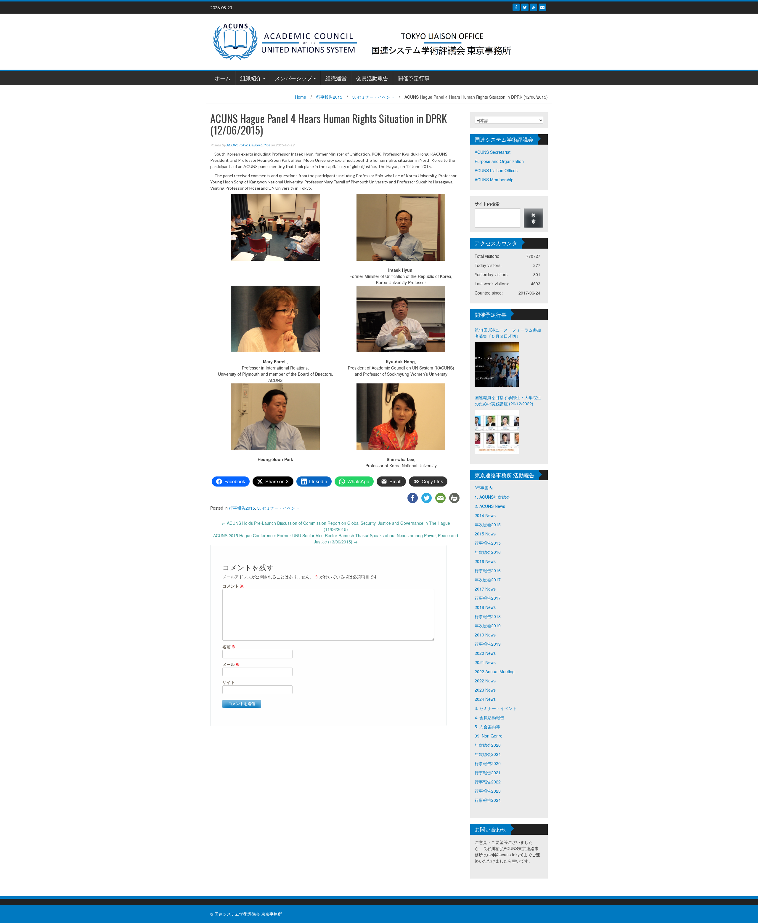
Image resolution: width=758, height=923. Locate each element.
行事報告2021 (488, 772)
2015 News (485, 534)
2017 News (485, 589)
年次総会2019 (488, 625)
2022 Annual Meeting (495, 671)
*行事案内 (484, 488)
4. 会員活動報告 (489, 717)
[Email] (542, 7)
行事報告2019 (488, 644)
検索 (533, 218)
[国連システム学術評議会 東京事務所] (376, 41)
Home (300, 97)
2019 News (485, 635)
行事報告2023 (488, 791)
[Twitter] (525, 7)
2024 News (485, 699)
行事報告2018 (488, 616)
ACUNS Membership (494, 180)
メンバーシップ (293, 78)
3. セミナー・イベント (373, 97)
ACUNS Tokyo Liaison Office (248, 145)
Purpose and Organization (499, 161)
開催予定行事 (414, 78)
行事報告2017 (488, 598)
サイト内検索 (487, 204)
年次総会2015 (488, 524)
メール (231, 664)
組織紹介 (250, 78)
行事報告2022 (488, 782)
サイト (228, 682)
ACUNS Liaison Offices (496, 170)
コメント (233, 585)
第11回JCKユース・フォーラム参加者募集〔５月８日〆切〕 (508, 333)
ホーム (223, 78)
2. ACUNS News (490, 506)
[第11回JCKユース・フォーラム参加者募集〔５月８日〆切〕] (497, 364)
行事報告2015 (329, 97)
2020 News (485, 653)
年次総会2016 (488, 552)
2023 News (485, 690)
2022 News (485, 681)
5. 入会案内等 (487, 727)
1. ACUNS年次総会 (492, 497)
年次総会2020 (488, 745)
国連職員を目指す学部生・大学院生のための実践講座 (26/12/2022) (508, 400)
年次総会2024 (488, 754)
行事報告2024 (488, 800)
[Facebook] (516, 7)
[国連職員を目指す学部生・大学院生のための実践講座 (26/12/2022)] (497, 432)
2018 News (485, 607)
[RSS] (533, 7)
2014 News (485, 515)
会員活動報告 (372, 78)
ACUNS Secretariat (492, 152)
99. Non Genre (488, 736)
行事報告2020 (488, 763)
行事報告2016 (488, 570)
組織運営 (336, 78)
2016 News (485, 561)
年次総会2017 (488, 580)
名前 (229, 646)
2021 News (485, 662)
